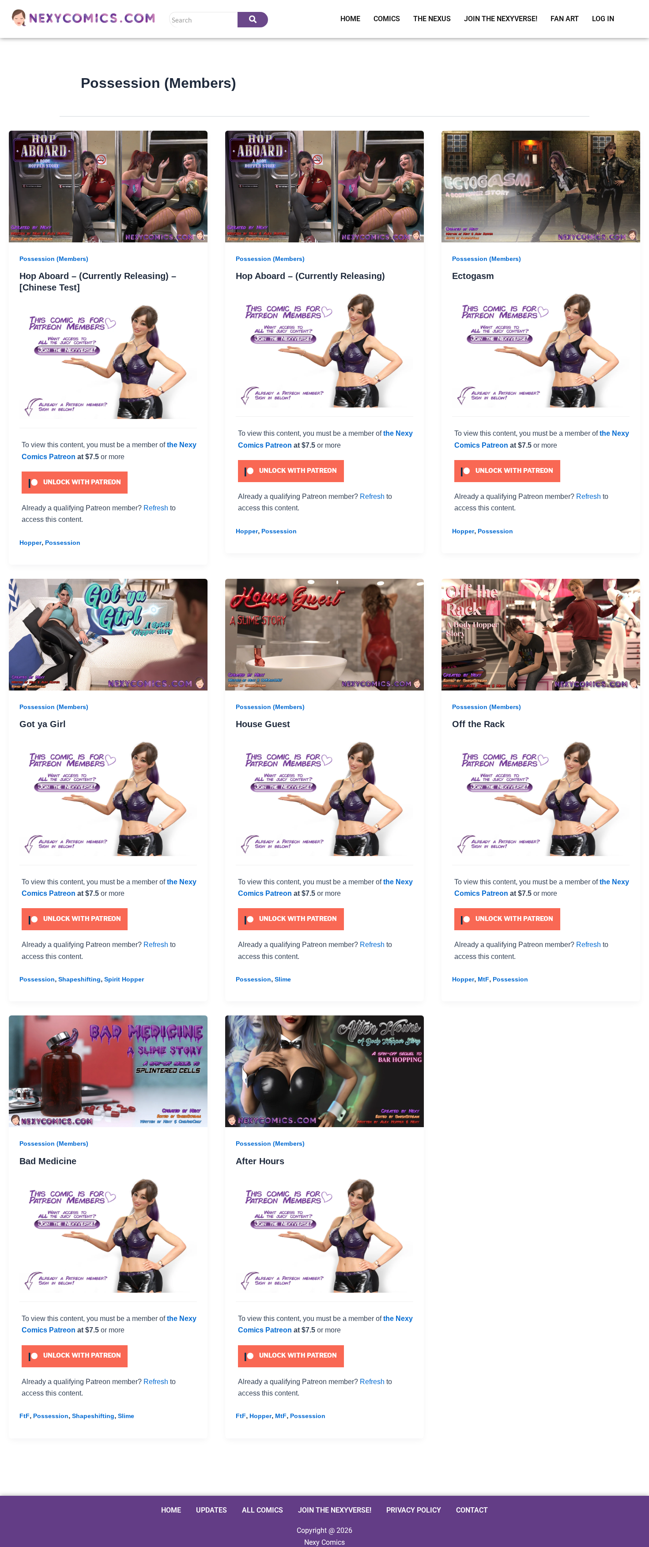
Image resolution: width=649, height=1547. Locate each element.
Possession (62, 542)
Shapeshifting (79, 979)
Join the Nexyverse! (500, 19)
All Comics (262, 1510)
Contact (472, 1510)
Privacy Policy (413, 1510)
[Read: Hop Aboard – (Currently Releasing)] (324, 186)
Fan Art (565, 19)
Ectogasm (473, 276)
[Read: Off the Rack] (540, 634)
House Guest (263, 724)
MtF (483, 979)
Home (350, 19)
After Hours (260, 1161)
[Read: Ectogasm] (540, 186)
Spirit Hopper (124, 979)
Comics (387, 19)
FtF (24, 1415)
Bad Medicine (47, 1161)
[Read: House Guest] (324, 634)
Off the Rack (478, 724)
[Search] (253, 19)
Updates (211, 1510)
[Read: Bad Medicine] (108, 1071)
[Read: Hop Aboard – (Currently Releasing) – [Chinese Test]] (108, 186)
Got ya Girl (42, 724)
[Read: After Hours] (324, 1071)
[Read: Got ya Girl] (108, 634)
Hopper (30, 542)
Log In (603, 19)
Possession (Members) (53, 258)
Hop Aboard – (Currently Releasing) (310, 276)
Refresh (155, 508)
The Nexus (432, 19)
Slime (283, 979)
